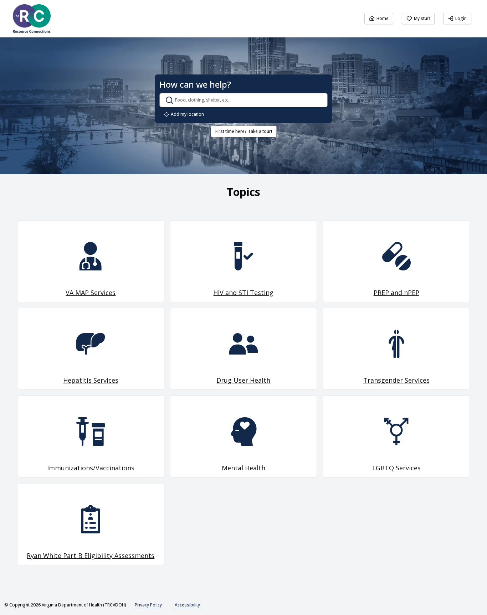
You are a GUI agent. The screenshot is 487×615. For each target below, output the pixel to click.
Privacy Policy (148, 605)
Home (382, 18)
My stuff (422, 18)
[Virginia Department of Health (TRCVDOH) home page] (32, 18)
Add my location (187, 114)
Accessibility (187, 605)
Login (461, 18)
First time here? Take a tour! (243, 131)
